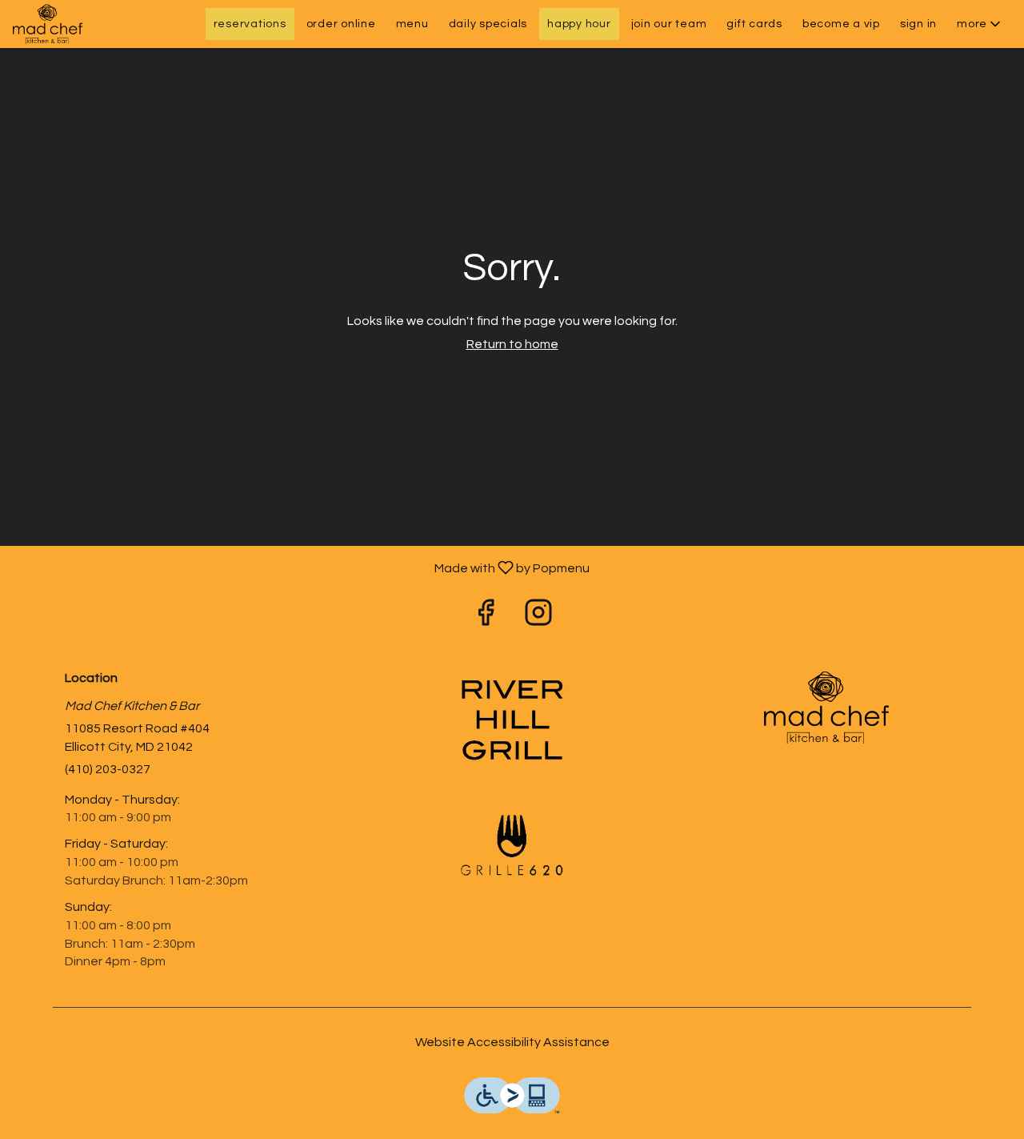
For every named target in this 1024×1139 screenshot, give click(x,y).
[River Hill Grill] (512, 719)
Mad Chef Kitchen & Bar (826, 708)
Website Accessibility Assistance (512, 1042)
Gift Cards (754, 24)
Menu (412, 24)
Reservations (250, 24)
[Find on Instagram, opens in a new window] (538, 618)
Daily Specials (488, 24)
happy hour (579, 24)
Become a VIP (841, 24)
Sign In (918, 24)
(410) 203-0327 (107, 769)
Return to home (512, 344)
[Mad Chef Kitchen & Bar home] (85, 24)
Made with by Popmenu (301, 568)
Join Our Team (669, 24)
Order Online (341, 24)
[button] (980, 24)
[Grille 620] (512, 844)
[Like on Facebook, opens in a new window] (485, 618)
